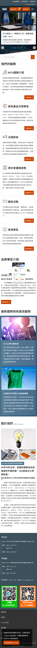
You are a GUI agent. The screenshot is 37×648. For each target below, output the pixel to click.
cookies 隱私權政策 (11, 638)
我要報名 (28, 193)
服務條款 (3, 612)
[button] (18, 9)
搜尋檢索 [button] (33, 1)
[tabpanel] (18, 26)
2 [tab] (15, 47)
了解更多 (28, 97)
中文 (28, 4)
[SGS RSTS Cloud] (28, 596)
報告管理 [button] (28, 249)
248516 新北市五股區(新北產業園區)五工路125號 (20, 541)
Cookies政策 (5, 622)
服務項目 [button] (5, 302)
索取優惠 (28, 221)
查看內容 (28, 159)
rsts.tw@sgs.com (28, 580)
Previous (2, 47)
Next (34, 47)
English (32, 4)
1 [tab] (12, 47)
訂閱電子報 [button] (25, 1)
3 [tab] (18, 47)
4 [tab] (21, 47)
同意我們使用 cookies (11, 643)
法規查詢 (28, 128)
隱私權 (3, 617)
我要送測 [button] (13, 9)
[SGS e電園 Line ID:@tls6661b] (9, 596)
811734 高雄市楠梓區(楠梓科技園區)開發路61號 (19, 562)
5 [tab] (25, 47)
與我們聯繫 (16, 1)
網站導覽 (3, 628)
